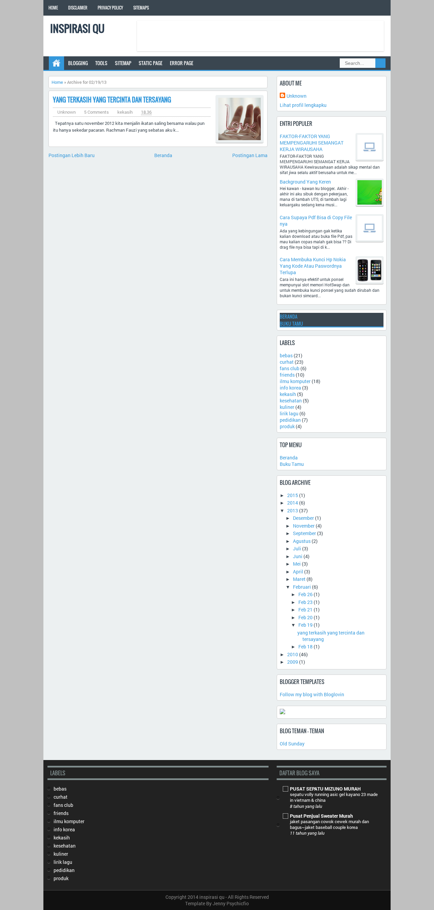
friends (287, 375)
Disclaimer (77, 8)
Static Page (150, 63)
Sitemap (123, 63)
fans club (289, 368)
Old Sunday (292, 743)
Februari (302, 587)
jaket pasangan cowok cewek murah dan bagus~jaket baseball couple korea (329, 824)
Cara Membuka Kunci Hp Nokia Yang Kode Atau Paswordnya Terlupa (313, 266)
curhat (287, 362)
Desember (303, 518)
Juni (297, 556)
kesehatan (291, 400)
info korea (290, 387)
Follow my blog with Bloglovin (312, 694)
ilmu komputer (295, 381)
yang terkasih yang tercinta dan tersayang (112, 99)
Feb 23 (305, 602)
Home (53, 8)
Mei (297, 564)
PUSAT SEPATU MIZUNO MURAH (325, 788)
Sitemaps (141, 8)
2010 (292, 654)
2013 (292, 510)
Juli (297, 548)
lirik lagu (289, 413)
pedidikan (290, 420)
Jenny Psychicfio (231, 903)
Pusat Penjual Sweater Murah (321, 816)
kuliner (287, 407)
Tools (101, 63)
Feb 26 (305, 594)
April (298, 571)
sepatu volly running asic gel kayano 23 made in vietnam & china (334, 797)
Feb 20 (305, 617)
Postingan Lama (250, 155)
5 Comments (96, 112)
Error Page (181, 63)
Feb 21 (305, 609)
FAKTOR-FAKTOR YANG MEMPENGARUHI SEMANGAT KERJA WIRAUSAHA (311, 142)
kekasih (125, 112)
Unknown (297, 96)
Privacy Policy (110, 8)
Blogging (78, 63)
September (304, 533)
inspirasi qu (77, 28)
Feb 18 (305, 646)
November (304, 526)
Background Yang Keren (305, 181)
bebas (286, 355)
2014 (292, 502)
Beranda (163, 155)
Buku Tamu (291, 323)
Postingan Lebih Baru (71, 155)
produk (287, 426)
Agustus (302, 541)
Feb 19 (305, 625)
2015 (292, 495)
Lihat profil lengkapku (303, 105)
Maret (299, 579)
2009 (292, 662)
